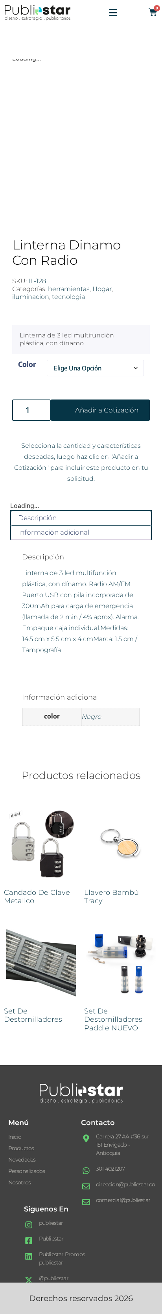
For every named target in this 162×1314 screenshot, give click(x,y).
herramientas (69, 289)
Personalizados (26, 1171)
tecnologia (68, 297)
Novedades (22, 1159)
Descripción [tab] (37, 518)
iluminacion (30, 297)
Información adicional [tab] (53, 532)
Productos (21, 1148)
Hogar (102, 289)
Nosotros (19, 1182)
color (27, 364)
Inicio (14, 1136)
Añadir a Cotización (106, 410)
